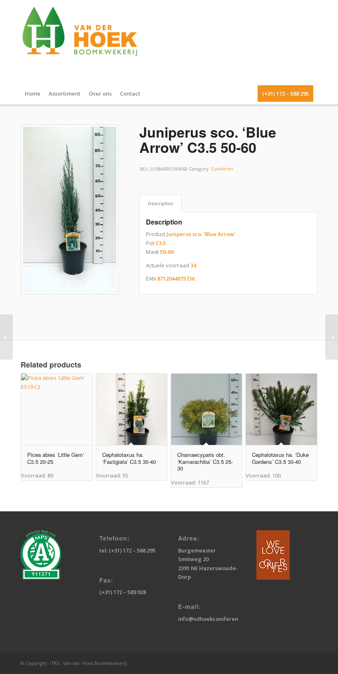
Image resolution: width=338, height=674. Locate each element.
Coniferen (222, 169)
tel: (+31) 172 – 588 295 (127, 550)
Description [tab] (161, 203)
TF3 (55, 663)
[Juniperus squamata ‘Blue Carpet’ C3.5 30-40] (331, 337)
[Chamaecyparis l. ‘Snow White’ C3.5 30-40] (6, 337)
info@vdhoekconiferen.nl (211, 619)
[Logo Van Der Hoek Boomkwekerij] (84, 41)
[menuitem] (33, 93)
